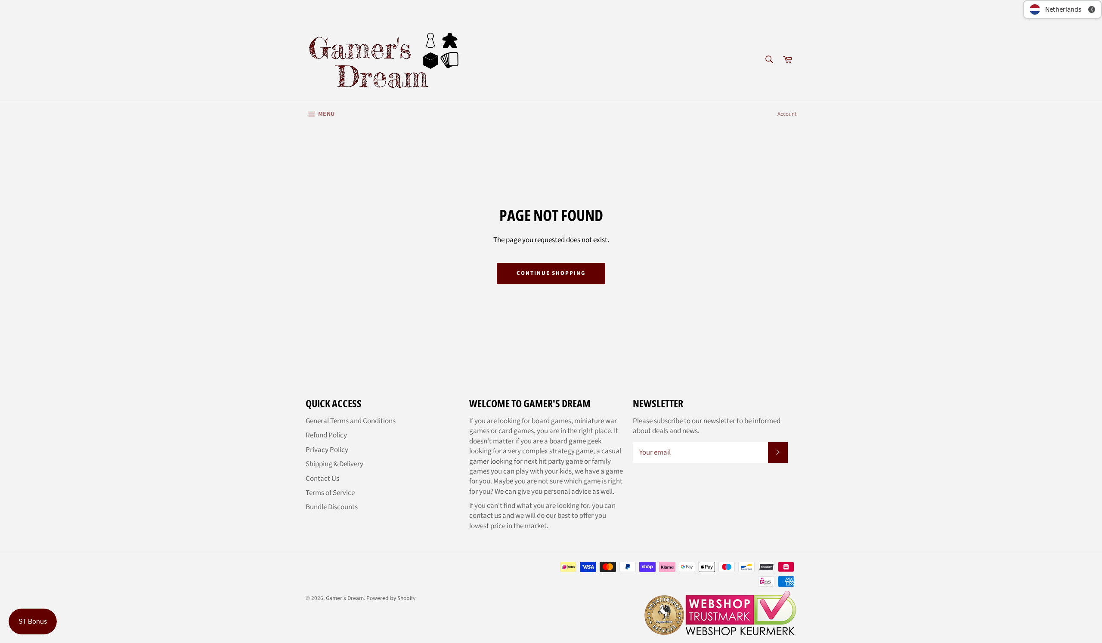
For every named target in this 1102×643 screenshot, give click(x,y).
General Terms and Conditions (351, 421)
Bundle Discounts (332, 507)
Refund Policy (326, 435)
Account (786, 114)
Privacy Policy (327, 450)
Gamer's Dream (345, 598)
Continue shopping (551, 273)
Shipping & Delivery (334, 464)
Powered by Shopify (390, 598)
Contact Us (322, 479)
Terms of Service (330, 493)
